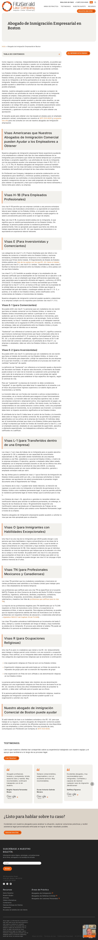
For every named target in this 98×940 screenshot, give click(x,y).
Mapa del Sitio (37, 936)
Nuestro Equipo (8, 895)
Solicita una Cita (85, 11)
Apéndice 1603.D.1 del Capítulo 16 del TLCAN (20, 617)
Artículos (6, 898)
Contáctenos (7, 902)
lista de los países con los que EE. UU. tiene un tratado (38, 262)
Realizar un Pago (67, 2)
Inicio (4, 46)
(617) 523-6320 (46, 118)
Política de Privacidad (65, 936)
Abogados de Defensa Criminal (43, 896)
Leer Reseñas (11, 758)
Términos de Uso (50, 936)
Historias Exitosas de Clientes (13, 905)
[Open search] (95, 2)
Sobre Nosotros (8, 893)
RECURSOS (92, 6)
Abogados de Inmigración (41, 893)
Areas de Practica (51, 6)
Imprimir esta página (78, 53)
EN (91, 2)
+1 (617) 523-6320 (81, 2)
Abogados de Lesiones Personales (45, 898)
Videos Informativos (9, 900)
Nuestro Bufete (79, 6)
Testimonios (66, 6)
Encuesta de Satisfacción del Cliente (15, 910)
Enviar (7, 869)
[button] (92, 784)
